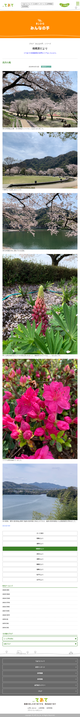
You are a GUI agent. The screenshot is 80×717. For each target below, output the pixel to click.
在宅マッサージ (39, 4)
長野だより (40, 559)
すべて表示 (40, 533)
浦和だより (40, 543)
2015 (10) (5, 623)
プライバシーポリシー (35, 710)
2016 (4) (5, 619)
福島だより (40, 569)
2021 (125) (5, 611)
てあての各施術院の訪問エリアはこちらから (40, 53)
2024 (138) (6, 598)
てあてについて (27, 4)
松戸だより (40, 574)
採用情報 (25, 6)
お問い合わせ (32, 708)
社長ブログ (7, 644)
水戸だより (40, 580)
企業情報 (41, 708)
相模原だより (40, 549)
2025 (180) (6, 594)
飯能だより (40, 564)
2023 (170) (6, 602)
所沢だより (40, 554)
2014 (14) (5, 627)
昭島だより (40, 538)
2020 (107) (6, 615)
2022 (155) (6, 606)
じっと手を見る (8, 638)
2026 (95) (5, 590)
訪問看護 (49, 4)
